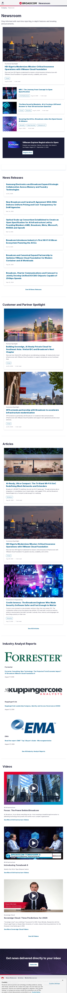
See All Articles (33, 628)
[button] (33, 788)
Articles (20, 978)
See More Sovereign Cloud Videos (16, 929)
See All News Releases (33, 289)
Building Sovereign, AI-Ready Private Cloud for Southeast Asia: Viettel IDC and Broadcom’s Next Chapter (30, 349)
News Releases (11, 978)
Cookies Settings (54, 983)
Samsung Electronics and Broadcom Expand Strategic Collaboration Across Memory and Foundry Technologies (32, 187)
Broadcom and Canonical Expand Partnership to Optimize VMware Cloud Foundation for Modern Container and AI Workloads (29, 258)
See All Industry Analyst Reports (33, 751)
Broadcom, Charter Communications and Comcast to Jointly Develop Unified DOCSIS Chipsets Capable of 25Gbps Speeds (32, 275)
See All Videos (33, 936)
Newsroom (44, 3)
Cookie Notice (36, 992)
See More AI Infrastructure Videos (16, 820)
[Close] (62, 980)
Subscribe (33, 964)
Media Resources (31, 978)
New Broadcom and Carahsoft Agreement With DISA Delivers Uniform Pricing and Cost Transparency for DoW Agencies (31, 204)
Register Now (27, 152)
